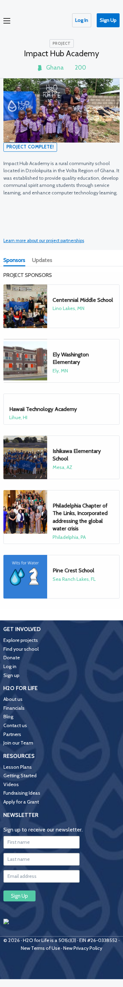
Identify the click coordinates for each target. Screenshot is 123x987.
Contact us (15, 725)
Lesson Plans (17, 767)
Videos (11, 784)
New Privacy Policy (82, 948)
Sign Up (108, 20)
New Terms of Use (40, 948)
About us (13, 699)
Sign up (11, 675)
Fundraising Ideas (21, 793)
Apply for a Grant (21, 802)
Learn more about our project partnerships (43, 240)
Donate (11, 657)
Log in (9, 666)
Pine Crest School (73, 570)
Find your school (21, 649)
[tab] (15, 260)
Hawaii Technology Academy (43, 409)
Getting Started (20, 775)
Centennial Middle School (83, 300)
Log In (81, 20)
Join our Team (18, 743)
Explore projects (20, 640)
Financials (14, 708)
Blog (8, 716)
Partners (12, 734)
